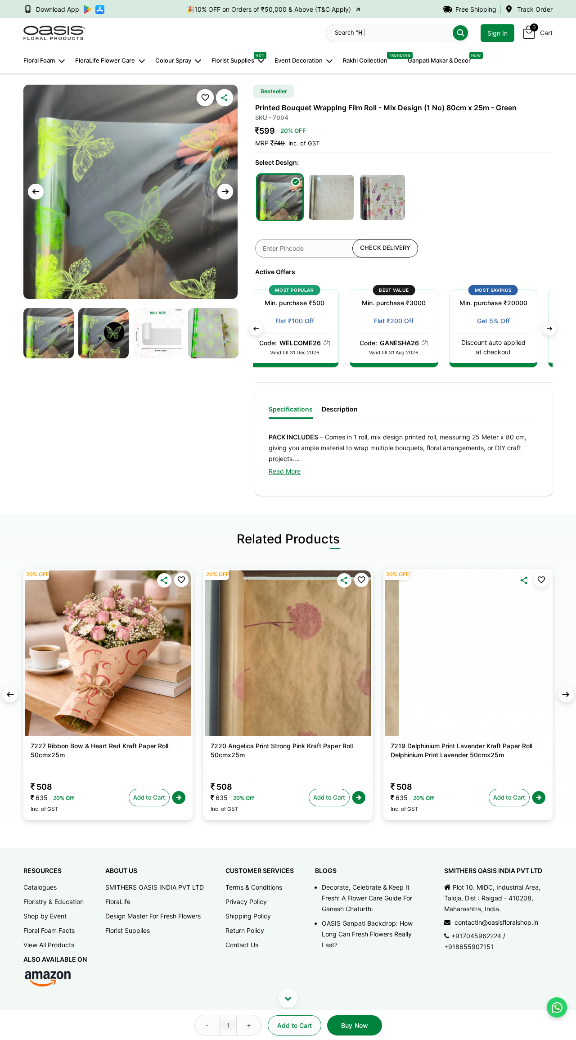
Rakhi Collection (365, 60)
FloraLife (117, 901)
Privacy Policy (246, 901)
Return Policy (244, 930)
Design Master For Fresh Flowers (153, 916)
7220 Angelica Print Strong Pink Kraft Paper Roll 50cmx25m (282, 750)
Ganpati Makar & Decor (439, 60)
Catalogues (40, 887)
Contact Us (241, 945)
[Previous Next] (108, 653)
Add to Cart (294, 1025)
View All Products (48, 945)
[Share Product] (224, 97)
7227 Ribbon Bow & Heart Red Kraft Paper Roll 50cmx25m (99, 750)
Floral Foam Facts (49, 930)
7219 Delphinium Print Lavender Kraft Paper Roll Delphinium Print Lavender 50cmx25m (461, 750)
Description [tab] (340, 409)
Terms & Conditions (253, 887)
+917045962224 (476, 936)
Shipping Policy (248, 916)
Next (225, 191)
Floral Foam (39, 60)
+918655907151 (469, 946)
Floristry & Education (53, 901)
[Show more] (288, 998)
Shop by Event (45, 916)
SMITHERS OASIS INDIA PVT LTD (154, 887)
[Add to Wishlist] (205, 97)
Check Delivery (385, 247)
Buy (354, 1025)
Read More (285, 471)
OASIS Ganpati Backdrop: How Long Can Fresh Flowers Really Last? (367, 934)
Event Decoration (298, 60)
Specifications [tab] (291, 409)
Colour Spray (173, 60)
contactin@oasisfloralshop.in (496, 922)
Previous (36, 191)
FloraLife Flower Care (105, 60)
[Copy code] (334, 343)
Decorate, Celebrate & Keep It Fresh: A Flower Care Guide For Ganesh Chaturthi (367, 898)
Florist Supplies (233, 60)
